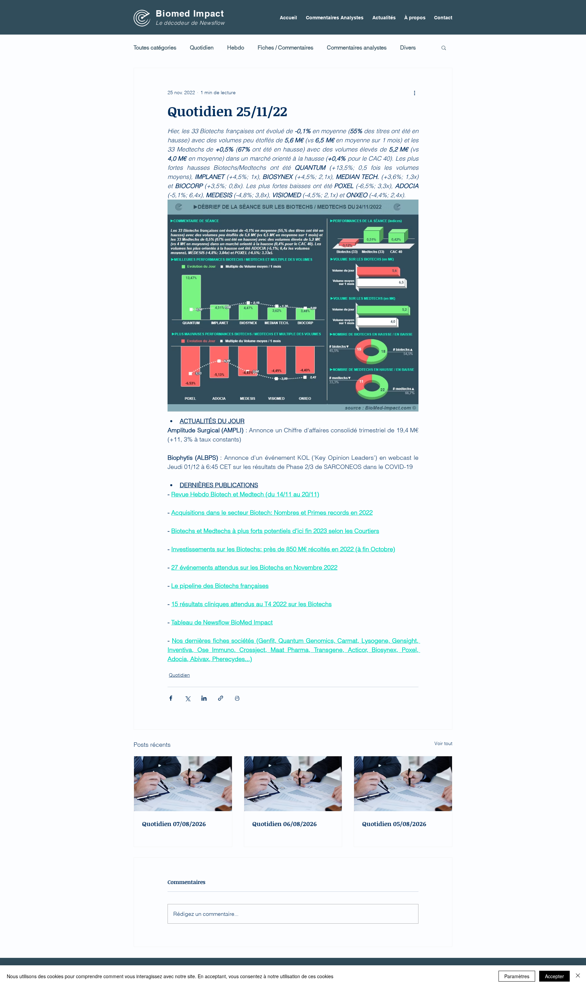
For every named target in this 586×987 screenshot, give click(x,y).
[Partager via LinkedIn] (204, 698)
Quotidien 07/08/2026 (174, 824)
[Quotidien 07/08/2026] (183, 783)
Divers (408, 47)
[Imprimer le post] (237, 698)
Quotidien (202, 47)
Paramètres (516, 976)
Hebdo (235, 47)
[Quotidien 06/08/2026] (293, 783)
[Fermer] (578, 976)
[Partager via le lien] (220, 698)
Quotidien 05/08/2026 (394, 824)
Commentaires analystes (357, 47)
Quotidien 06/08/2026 (284, 824)
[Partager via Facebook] (171, 698)
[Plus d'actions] (414, 92)
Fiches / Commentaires (285, 47)
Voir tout (443, 743)
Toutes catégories (155, 47)
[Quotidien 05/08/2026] (403, 783)
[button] (444, 47)
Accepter (554, 976)
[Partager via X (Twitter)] (187, 698)
